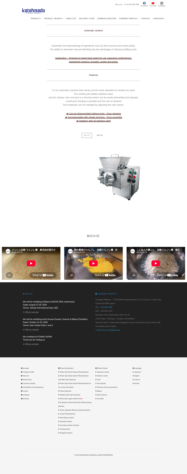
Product (36, 18)
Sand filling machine (66, 418)
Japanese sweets (103, 372)
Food (98, 380)
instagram (26, 395)
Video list (71, 18)
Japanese (137, 372)
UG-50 (100, 135)
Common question (106, 18)
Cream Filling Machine (67, 414)
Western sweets (102, 376)
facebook (25, 399)
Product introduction (66, 368)
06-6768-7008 (106, 307)
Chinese (137, 380)
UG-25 (87, 135)
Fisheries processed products (107, 387)
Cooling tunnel (64, 429)
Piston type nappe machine (71, 399)
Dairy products (102, 395)
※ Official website (31, 312)
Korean (136, 383)
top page (25, 368)
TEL (132, 4)
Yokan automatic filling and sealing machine (74, 410)
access (119, 4)
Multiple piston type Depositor (69, 395)
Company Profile (128, 18)
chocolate (100, 399)
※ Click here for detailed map (107, 330)
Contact (145, 18)
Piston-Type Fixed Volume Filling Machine (74, 372)
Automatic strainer (65, 421)
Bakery (99, 391)
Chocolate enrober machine (69, 425)
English (136, 376)
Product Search (53, 18)
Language (159, 18)
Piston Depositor (65, 391)
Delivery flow (86, 18)
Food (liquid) (101, 383)
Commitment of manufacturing (32, 387)
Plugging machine (65, 433)
